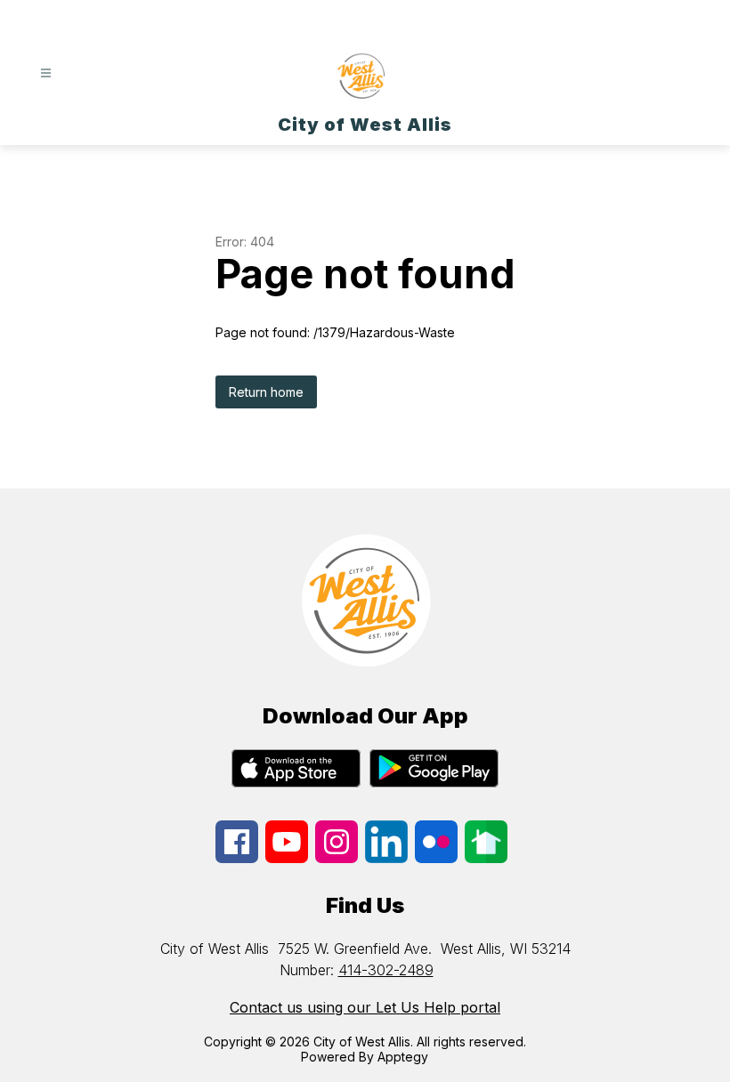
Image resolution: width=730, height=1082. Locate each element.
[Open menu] (46, 73)
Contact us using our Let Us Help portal (365, 1007)
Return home (266, 392)
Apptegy (402, 1056)
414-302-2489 (386, 970)
